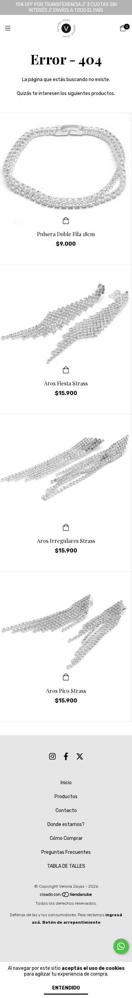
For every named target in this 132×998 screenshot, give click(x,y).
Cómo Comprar (66, 838)
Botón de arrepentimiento (71, 922)
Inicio (66, 783)
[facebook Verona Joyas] (66, 757)
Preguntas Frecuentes (66, 852)
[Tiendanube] (66, 895)
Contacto (66, 810)
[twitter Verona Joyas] (79, 757)
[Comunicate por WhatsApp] (121, 946)
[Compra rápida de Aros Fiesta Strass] (66, 369)
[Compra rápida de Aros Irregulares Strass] (66, 526)
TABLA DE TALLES (66, 866)
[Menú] (12, 28)
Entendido (66, 988)
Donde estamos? (66, 824)
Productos (66, 796)
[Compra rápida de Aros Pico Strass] (66, 676)
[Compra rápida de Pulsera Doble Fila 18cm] (66, 220)
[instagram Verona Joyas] (52, 757)
